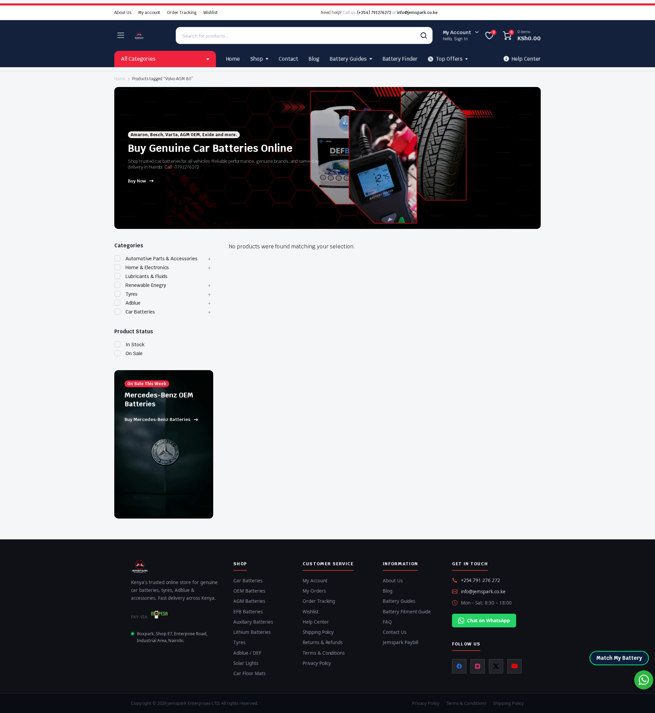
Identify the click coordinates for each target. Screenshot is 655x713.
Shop (256, 59)
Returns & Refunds (323, 642)
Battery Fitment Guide (407, 612)
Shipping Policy (318, 632)
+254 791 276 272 (480, 580)
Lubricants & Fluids (147, 276)
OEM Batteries (249, 591)
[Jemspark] (149, 35)
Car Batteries (140, 312)
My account (149, 12)
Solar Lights (245, 663)
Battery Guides (348, 59)
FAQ (387, 622)
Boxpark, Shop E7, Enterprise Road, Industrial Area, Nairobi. (172, 637)
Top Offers (449, 59)
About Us (122, 12)
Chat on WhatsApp (488, 620)
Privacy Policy (317, 663)
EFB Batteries (248, 612)
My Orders (314, 591)
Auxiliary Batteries (253, 622)
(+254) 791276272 (374, 12)
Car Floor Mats (249, 673)
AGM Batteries (249, 601)
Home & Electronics (147, 267)
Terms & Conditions (324, 653)
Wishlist (210, 12)
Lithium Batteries (252, 632)
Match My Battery (619, 658)
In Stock (135, 344)
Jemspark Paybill (400, 642)
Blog (313, 59)
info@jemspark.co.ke (417, 12)
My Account (315, 581)
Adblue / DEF (247, 653)
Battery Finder (400, 59)
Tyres (131, 294)
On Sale (134, 353)
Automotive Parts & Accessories (162, 259)
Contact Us (394, 632)
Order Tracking (181, 12)
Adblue (133, 303)
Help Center (316, 622)
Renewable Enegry (146, 285)
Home (233, 59)
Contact (288, 59)
